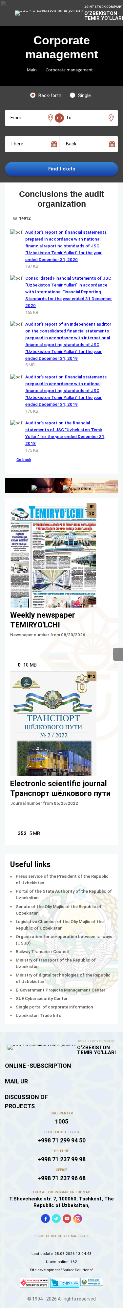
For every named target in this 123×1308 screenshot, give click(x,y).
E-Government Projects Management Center (60, 990)
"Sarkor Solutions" (77, 1270)
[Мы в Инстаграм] (77, 1218)
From (15, 117)
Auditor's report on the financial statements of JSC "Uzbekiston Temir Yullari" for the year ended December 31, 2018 (65, 433)
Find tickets (61, 169)
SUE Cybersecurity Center (42, 998)
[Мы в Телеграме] (56, 1218)
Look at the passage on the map (61, 1192)
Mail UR (16, 1081)
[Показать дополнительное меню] (118, 654)
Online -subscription (38, 1065)
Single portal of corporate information (54, 1007)
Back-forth (49, 95)
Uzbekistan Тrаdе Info (38, 1015)
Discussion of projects (26, 1102)
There (16, 143)
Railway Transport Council (42, 951)
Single (84, 95)
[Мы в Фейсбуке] (45, 1218)
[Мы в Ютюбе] (67, 1218)
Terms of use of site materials (61, 1236)
